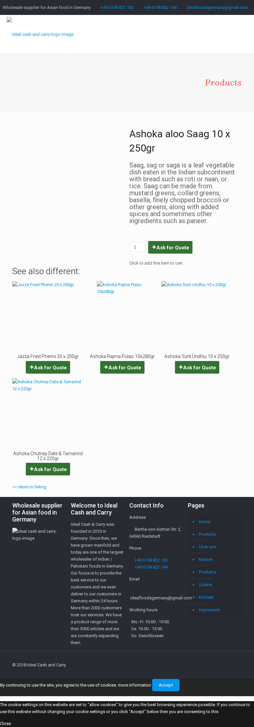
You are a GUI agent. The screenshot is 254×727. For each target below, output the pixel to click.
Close (5, 723)
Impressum (209, 609)
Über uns (207, 546)
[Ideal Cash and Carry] (40, 34)
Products (207, 534)
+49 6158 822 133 (117, 7)
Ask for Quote (172, 248)
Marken (206, 559)
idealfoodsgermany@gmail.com (217, 7)
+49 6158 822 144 (160, 7)
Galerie (205, 584)
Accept (166, 685)
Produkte (207, 572)
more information (134, 685)
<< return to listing (29, 486)
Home (204, 521)
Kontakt (206, 597)
